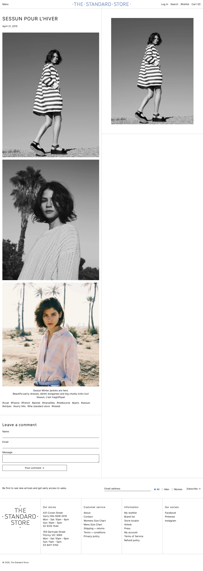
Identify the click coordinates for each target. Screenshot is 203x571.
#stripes (6, 406)
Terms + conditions (94, 532)
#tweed (56, 406)
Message (7, 452)
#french (25, 402)
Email (5, 441)
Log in (164, 4)
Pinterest (170, 516)
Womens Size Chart (95, 520)
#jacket (36, 402)
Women (178, 489)
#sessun (85, 402)
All (158, 489)
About (87, 512)
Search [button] (174, 4)
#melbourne (63, 402)
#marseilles (48, 402)
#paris (75, 402)
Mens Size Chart (93, 524)
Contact (88, 516)
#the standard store (38, 406)
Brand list (129, 516)
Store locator (131, 520)
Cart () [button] (196, 4)
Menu (5, 4)
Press (127, 528)
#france (15, 402)
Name (5, 431)
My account (130, 532)
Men (166, 489)
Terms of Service (133, 536)
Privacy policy (92, 536)
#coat (5, 402)
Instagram (170, 520)
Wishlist (185, 4)
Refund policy (132, 540)
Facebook (170, 512)
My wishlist (130, 512)
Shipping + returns (94, 528)
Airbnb (128, 524)
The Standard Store (19, 562)
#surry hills (19, 406)
